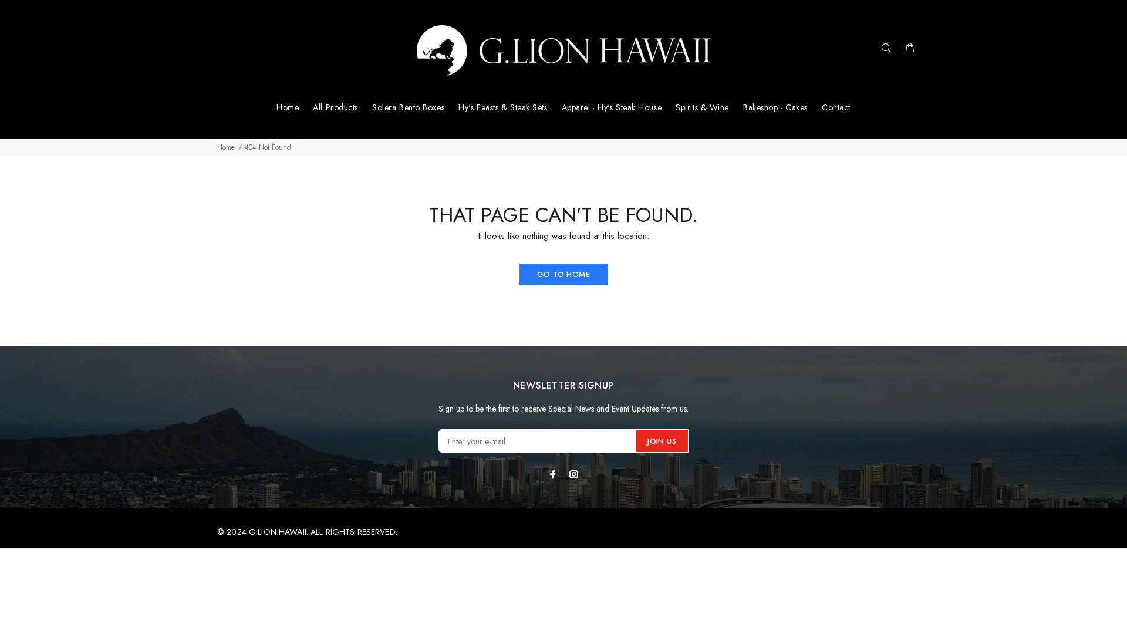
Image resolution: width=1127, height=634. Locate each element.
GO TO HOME (563, 274)
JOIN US (661, 441)
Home (226, 147)
